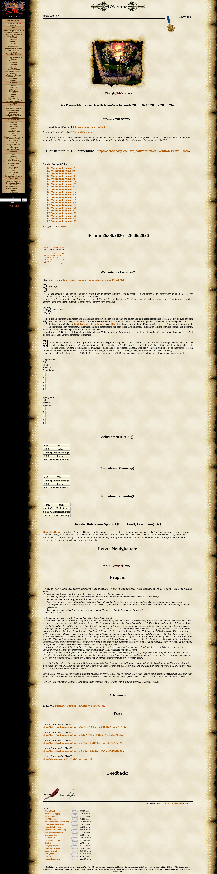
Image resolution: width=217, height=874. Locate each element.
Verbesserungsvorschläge (13, 162)
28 (51, 262)
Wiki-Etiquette (13, 160)
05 (45, 256)
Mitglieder (13, 124)
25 (63, 260)
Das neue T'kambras (13, 71)
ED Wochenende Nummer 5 (61, 168)
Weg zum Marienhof (81, 132)
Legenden (13, 78)
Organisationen (13, 77)
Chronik (62, 226)
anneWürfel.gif (51, 851)
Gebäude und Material (13, 109)
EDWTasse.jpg (51, 816)
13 (48, 258)
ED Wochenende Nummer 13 (61, 189)
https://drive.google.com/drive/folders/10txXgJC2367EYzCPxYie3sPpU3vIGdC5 (83, 751)
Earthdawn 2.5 (13, 50)
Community (13, 120)
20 (48, 260)
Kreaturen (13, 64)
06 (48, 256)
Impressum (13, 172)
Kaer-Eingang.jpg (52, 814)
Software (13, 135)
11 (63, 256)
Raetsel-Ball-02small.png (55, 830)
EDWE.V (13, 185)
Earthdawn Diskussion (13, 32)
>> (63, 247)
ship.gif (48, 856)
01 (54, 253)
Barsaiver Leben (13, 54)
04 (63, 253)
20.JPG (48, 843)
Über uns (13, 158)
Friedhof (13, 87)
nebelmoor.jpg (51, 835)
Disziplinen (13, 91)
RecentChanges (13, 181)
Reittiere (13, 80)
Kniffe (13, 94)
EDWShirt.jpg (51, 819)
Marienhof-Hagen (52, 532)
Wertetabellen (13, 114)
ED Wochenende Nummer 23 (61, 216)
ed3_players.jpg (51, 845)
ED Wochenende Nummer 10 (61, 181)
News (13, 165)
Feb (51, 247)
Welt (13, 28)
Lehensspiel (13, 148)
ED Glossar (13, 140)
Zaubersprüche (13, 98)
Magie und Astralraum (13, 45)
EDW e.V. (13, 123)
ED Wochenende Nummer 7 (61, 173)
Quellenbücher (13, 117)
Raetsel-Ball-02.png (53, 811)
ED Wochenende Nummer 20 (61, 208)
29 (54, 262)
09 (57, 256)
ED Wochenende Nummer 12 (61, 186)
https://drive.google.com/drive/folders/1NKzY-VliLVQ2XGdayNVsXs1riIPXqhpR (83, 735)
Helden (13, 86)
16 (57, 258)
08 (54, 256)
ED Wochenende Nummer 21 (61, 210)
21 (51, 260)
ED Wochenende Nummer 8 (61, 176)
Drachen (13, 62)
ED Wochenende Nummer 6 (61, 170)
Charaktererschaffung (13, 100)
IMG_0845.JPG (51, 853)
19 (45, 260)
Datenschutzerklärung (13, 176)
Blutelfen (115, 324)
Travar (13, 43)
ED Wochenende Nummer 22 (61, 213)
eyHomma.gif (50, 838)
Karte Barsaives (13, 36)
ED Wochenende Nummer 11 (61, 184)
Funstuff (13, 142)
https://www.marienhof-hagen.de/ (89, 127)
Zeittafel (13, 39)
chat (18, 24)
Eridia (13, 190)
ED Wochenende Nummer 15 (61, 194)
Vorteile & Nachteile (13, 101)
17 (60, 258)
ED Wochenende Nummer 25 (61, 221)
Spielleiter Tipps (13, 110)
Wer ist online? (13, 20)
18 (63, 258)
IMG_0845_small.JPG (54, 824)
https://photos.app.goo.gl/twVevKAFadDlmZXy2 (67, 759)
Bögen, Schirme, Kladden (13, 137)
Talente (13, 93)
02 (57, 253)
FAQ (13, 174)
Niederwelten (13, 47)
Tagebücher (13, 89)
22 (54, 260)
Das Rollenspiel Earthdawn (13, 31)
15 (54, 258)
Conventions (13, 133)
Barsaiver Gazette (13, 139)
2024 (56, 247)
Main (13, 155)
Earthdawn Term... (13, 188)
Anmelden (13, 156)
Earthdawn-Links (13, 132)
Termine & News (13, 144)
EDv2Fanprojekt (13, 149)
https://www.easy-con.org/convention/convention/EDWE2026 (143, 151)
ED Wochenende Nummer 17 (61, 200)
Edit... (13, 202)
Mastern (13, 104)
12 (45, 258)
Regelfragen (13, 112)
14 (51, 258)
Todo (13, 171)
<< (45, 247)
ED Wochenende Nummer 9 (61, 178)
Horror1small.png (52, 859)
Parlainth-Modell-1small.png (57, 822)
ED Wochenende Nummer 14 (61, 192)
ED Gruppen (13, 126)
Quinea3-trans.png (52, 848)
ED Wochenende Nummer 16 (61, 197)
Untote (13, 66)
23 (57, 260)
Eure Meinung (13, 163)
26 (45, 262)
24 (60, 260)
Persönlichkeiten (13, 70)
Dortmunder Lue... (13, 183)
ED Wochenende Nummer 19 (61, 205)
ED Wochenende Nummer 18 (61, 202)
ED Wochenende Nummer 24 (61, 218)
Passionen (13, 61)
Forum (13, 130)
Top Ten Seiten (13, 169)
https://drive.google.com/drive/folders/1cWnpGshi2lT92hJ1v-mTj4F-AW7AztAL (83, 743)
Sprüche (13, 146)
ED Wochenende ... (13, 186)
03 (60, 253)
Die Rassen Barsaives (13, 57)
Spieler (13, 82)
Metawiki (13, 152)
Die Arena (13, 52)
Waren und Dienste (13, 75)
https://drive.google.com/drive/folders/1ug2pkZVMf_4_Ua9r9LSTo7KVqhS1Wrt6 (84, 727)
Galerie (13, 128)
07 (51, 256)
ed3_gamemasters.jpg (54, 832)
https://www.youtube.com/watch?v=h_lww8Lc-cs (79, 706)
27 (48, 262)
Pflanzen (13, 68)
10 (60, 256)
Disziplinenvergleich (13, 116)
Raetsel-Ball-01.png (53, 827)
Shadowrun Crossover (13, 48)
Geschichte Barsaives (13, 34)
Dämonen (13, 59)
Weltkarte (13, 38)
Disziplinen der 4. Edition (87, 324)
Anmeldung (14, 16)
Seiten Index (13, 167)
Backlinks (13, 178)
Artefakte (13, 73)
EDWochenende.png (53, 840)
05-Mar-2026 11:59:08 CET (169, 804)
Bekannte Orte (13, 41)
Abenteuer (13, 107)
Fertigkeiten (13, 96)
